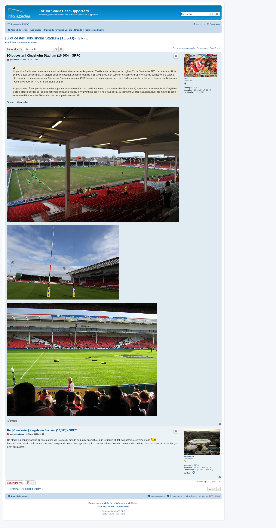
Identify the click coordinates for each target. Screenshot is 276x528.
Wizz (186, 78)
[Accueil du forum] (22, 12)
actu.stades (189, 456)
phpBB (105, 503)
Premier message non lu (184, 48)
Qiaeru (127, 506)
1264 (196, 88)
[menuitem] (25, 24)
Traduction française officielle (109, 506)
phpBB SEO (119, 511)
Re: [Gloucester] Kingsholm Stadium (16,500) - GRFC (42, 430)
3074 (196, 465)
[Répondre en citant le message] (175, 56)
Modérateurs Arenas (27, 42)
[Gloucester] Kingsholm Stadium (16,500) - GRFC (46, 38)
